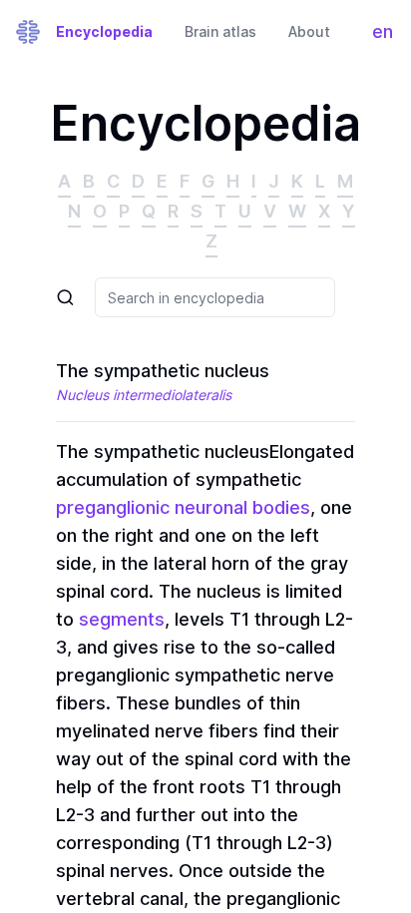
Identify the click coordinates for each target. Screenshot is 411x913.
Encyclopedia (104, 31)
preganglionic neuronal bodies (183, 507)
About (309, 31)
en (387, 36)
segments (122, 619)
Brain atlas (220, 31)
